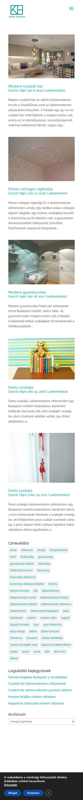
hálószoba (44, 563)
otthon (33, 631)
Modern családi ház (25, 86)
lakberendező (18, 611)
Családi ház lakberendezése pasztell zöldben (40, 690)
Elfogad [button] (12, 793)
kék (36, 590)
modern (31, 617)
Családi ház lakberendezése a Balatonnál (37, 683)
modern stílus (48, 617)
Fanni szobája (20, 491)
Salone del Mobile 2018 (23, 644)
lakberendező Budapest (44, 611)
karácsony (43, 570)
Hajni (22, 90)
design (41, 550)
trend (37, 651)
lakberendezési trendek (54, 597)
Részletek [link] (10, 785)
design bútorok (58, 550)
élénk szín (60, 651)
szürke (14, 651)
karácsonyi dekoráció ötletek (27, 583)
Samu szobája (20, 387)
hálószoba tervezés (21, 570)
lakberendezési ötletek (23, 604)
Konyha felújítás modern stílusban (32, 696)
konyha (53, 583)
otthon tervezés (50, 631)
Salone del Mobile (52, 638)
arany (13, 550)
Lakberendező (55, 90)
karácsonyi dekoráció (23, 577)
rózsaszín (31, 638)
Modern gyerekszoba (27, 292)
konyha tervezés (19, 590)
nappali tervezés (19, 624)
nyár (36, 624)
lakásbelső (16, 617)
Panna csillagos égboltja (30, 189)
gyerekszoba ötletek (22, 563)
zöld (47, 651)
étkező (14, 658)
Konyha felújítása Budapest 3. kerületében (37, 677)
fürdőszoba (27, 556)
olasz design (17, 631)
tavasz (26, 651)
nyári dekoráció (52, 624)
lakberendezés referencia (56, 604)
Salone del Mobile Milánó (56, 644)
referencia (16, 638)
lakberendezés (50, 590)
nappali (65, 617)
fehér (13, 556)
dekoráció (27, 550)
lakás (66, 611)
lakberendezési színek (23, 597)
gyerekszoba (45, 556)
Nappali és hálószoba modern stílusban (36, 703)
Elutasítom (33, 793)
